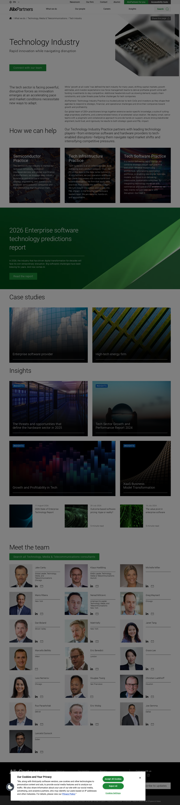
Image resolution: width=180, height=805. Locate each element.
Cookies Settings (113, 793)
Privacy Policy (68, 794)
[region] (78, 786)
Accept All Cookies (113, 779)
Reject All (113, 786)
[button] (10, 787)
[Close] (140, 778)
